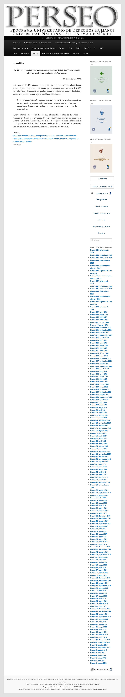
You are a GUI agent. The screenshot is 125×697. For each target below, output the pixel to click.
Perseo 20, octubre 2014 (99, 614)
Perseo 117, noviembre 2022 (101, 361)
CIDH (78, 48)
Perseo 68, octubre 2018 (99, 490)
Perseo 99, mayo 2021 (98, 407)
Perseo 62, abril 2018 (98, 505)
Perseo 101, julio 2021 (98, 402)
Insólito (35, 53)
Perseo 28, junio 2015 (98, 593)
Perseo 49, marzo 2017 (98, 539)
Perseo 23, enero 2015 (98, 606)
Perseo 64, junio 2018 (98, 500)
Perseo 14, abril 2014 (98, 629)
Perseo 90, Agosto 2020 (99, 431)
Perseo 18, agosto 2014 (99, 619)
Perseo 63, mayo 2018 (98, 503)
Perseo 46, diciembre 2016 (100, 547)
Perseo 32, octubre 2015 (99, 583)
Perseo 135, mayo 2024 (99, 314)
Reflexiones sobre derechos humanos (37, 43)
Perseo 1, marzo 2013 (98, 663)
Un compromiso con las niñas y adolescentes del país (74, 43)
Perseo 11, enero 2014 (98, 637)
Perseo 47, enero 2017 (98, 544)
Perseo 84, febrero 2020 (99, 446)
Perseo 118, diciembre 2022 (100, 358)
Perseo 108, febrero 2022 (99, 384)
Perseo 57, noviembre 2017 (100, 518)
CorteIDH (87, 48)
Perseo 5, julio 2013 (97, 652)
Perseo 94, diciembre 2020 (100, 420)
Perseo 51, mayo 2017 (98, 534)
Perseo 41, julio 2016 (98, 560)
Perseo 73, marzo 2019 (98, 474)
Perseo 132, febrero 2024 (99, 322)
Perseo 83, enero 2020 (98, 449)
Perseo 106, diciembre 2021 (100, 389)
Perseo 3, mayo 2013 (98, 658)
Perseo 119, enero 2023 (99, 356)
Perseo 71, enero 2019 (98, 480)
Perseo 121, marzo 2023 (99, 350)
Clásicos (62, 48)
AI (95, 48)
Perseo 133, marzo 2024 (99, 319)
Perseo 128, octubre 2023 (99, 332)
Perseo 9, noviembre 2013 (100, 642)
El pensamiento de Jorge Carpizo (43, 48)
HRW (101, 48)
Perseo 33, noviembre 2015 (100, 580)
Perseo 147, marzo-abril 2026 (101, 257)
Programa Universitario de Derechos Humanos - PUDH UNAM (62, 687)
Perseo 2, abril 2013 (97, 660)
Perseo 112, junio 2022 (98, 374)
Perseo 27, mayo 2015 (98, 596)
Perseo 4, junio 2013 (98, 655)
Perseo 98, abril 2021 (98, 410)
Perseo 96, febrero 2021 (99, 415)
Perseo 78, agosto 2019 (99, 461)
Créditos (96, 684)
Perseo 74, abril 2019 (98, 472)
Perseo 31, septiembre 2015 (100, 585)
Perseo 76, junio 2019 (98, 467)
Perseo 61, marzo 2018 (98, 508)
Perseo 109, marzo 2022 (99, 381)
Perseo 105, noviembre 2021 (101, 392)
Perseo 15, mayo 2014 (98, 627)
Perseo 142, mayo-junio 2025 (101, 286)
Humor (85, 53)
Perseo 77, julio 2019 (98, 464)
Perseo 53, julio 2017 (98, 529)
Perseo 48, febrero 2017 (99, 541)
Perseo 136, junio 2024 (98, 312)
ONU (70, 48)
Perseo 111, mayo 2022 (99, 376)
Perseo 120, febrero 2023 (99, 353)
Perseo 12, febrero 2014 (99, 634)
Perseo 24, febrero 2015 (99, 603)
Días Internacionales (20, 48)
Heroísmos (25, 53)
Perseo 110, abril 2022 (98, 379)
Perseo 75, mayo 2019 (98, 469)
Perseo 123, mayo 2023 (99, 345)
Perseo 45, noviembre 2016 (100, 549)
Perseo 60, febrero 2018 (99, 511)
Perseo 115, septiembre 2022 (101, 366)
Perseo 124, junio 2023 (98, 343)
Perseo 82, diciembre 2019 (100, 451)
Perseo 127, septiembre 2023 (101, 335)
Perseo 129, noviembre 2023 (101, 330)
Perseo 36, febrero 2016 (99, 573)
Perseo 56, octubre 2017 (99, 521)
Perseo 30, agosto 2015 (99, 588)
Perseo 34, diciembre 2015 (100, 578)
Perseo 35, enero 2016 (98, 575)
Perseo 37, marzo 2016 (98, 570)
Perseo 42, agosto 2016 (99, 557)
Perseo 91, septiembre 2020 (100, 428)
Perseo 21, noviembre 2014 (100, 611)
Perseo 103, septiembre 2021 (101, 397)
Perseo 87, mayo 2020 (98, 438)
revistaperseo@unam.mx (99, 689)
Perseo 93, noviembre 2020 (100, 423)
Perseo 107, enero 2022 (99, 387)
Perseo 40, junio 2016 (98, 562)
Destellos (76, 53)
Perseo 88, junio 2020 (98, 436)
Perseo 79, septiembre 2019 (100, 459)
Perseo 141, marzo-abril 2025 (101, 289)
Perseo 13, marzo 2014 (98, 632)
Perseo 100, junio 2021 (98, 405)
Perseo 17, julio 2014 (98, 622)
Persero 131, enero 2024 (99, 325)
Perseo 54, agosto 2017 (99, 526)
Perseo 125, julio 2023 (98, 340)
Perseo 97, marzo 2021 (98, 412)
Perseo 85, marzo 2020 (98, 443)
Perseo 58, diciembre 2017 (100, 516)
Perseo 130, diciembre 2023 (100, 327)
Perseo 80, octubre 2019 (99, 456)
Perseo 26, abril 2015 (98, 598)
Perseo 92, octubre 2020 (99, 425)
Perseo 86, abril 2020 (98, 441)
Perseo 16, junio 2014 (98, 624)
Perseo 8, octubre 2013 (99, 645)
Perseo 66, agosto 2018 (99, 495)
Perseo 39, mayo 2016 (98, 565)
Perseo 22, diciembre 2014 (100, 609)
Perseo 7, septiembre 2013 (100, 647)
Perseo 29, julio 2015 (98, 590)
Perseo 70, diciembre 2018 (100, 482)
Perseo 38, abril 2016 (98, 567)
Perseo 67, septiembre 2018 (100, 492)
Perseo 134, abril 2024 (98, 317)
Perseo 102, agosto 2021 (99, 399)
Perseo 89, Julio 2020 (98, 433)
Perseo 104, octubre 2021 (99, 394)
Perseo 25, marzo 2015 (98, 601)
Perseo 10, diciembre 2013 (100, 640)
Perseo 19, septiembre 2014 (100, 616)
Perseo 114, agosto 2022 (99, 369)
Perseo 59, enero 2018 (98, 513)
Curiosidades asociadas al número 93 (55, 53)
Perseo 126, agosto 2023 (99, 338)
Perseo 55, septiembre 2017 (100, 523)
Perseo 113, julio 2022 (98, 371)
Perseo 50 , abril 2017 (98, 536)
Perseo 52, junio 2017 (98, 531)
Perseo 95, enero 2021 (98, 418)
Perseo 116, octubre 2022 (99, 363)
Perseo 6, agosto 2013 (98, 650)
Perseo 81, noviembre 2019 (100, 454)
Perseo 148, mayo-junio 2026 (101, 255)
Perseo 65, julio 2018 (98, 498)
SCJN (15, 53)
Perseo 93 (16, 43)
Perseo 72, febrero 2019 (99, 477)
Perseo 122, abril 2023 (98, 348)
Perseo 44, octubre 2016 (99, 552)
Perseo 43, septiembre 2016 (100, 554)
